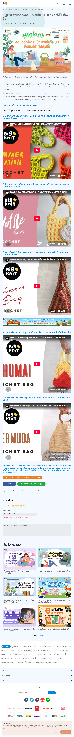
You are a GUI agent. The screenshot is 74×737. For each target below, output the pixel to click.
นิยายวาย (52, 654)
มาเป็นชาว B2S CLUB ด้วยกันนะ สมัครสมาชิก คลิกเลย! (22, 477)
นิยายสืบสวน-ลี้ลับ (31, 658)
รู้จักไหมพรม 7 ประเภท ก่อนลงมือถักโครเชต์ (20, 105)
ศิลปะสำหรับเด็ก (11, 491)
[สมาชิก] (64, 4)
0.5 (12, 507)
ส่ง (52, 693)
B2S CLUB (5, 670)
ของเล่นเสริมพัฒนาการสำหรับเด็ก (34, 491)
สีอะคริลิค (36, 662)
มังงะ (3, 650)
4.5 (23, 507)
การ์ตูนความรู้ (61, 654)
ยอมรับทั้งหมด (65, 732)
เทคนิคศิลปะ (19, 662)
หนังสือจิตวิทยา (29, 654)
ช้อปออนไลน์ (6, 675)
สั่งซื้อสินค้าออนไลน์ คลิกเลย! (30, 484)
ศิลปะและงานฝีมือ (20, 491)
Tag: (4, 491)
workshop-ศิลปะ (7, 662)
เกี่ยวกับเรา (5, 681)
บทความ (18, 10)
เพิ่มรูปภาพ (6, 510)
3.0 (18, 507)
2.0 (15, 507)
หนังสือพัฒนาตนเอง (51, 646)
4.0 (21, 507)
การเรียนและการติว (62, 650)
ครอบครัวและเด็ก (42, 654)
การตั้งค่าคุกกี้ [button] (55, 732)
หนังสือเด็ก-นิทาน (65, 646)
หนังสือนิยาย (39, 646)
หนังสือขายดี (61, 658)
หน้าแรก (5, 10)
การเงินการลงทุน (45, 658)
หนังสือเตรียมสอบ (27, 646)
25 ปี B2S (52, 662)
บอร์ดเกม (44, 662)
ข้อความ (5, 522)
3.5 (20, 507)
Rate (4, 505)
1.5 (15, 507)
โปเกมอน (28, 662)
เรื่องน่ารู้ (11, 10)
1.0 (13, 507)
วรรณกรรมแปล (19, 658)
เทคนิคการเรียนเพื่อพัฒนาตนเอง (12, 654)
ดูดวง (54, 658)
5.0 (23, 507)
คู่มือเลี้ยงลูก (15, 646)
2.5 (17, 507)
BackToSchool (7, 658)
